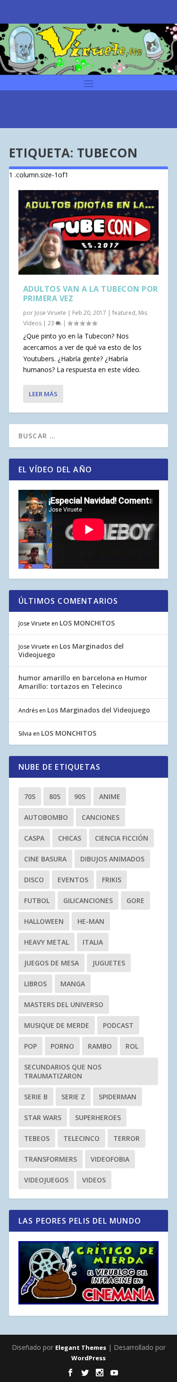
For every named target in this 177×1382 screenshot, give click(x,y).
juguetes (109, 962)
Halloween (44, 921)
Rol (132, 1046)
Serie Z (73, 1096)
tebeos (37, 1138)
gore (135, 900)
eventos (73, 879)
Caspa (34, 838)
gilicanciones (88, 900)
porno (62, 1046)
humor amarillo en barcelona (66, 677)
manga (72, 983)
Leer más (43, 394)
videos (94, 1179)
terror (126, 1138)
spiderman (117, 1096)
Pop (30, 1046)
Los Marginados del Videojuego (71, 650)
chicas (69, 838)
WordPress (88, 1358)
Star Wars (42, 1117)
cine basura (45, 858)
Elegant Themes (80, 1347)
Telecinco (81, 1138)
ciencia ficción (121, 838)
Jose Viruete (50, 313)
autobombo (46, 817)
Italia (93, 942)
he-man (90, 921)
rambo (100, 1046)
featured (123, 313)
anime (109, 796)
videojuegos (46, 1179)
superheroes (98, 1117)
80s (54, 796)
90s (79, 796)
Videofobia (110, 1159)
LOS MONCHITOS (87, 622)
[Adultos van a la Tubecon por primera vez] (88, 232)
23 (52, 323)
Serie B (36, 1096)
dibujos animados (112, 858)
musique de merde (56, 1025)
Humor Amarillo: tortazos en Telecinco (82, 682)
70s (29, 796)
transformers (50, 1159)
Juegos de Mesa (51, 962)
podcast (118, 1025)
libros (35, 983)
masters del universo (63, 1004)
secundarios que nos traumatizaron (62, 1071)
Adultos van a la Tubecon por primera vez (90, 294)
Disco (34, 879)
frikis (111, 879)
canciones (100, 817)
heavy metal (46, 942)
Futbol (37, 900)
